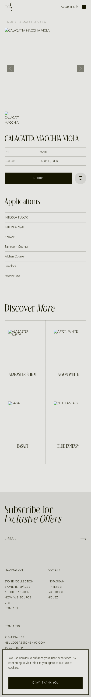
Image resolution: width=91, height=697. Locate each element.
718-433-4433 (14, 637)
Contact (11, 608)
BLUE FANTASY (68, 446)
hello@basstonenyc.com (25, 643)
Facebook (55, 592)
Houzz (53, 597)
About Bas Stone (18, 592)
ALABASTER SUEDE (22, 375)
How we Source (18, 597)
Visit (8, 603)
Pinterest (55, 587)
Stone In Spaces (17, 587)
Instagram (56, 581)
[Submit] (83, 539)
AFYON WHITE (68, 375)
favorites (67, 7)
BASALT (22, 446)
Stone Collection (19, 581)
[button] (10, 68)
